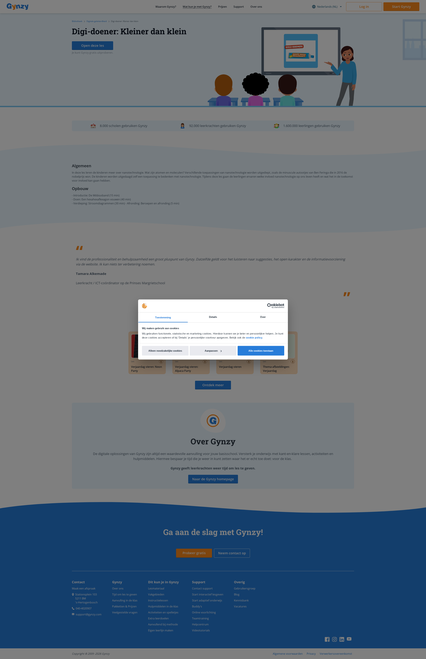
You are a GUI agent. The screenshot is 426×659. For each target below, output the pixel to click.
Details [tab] (213, 316)
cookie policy (254, 337)
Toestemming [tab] (163, 317)
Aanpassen (211, 350)
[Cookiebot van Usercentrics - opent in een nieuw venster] (269, 305)
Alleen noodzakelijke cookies (165, 350)
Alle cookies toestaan (260, 350)
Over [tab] (263, 316)
